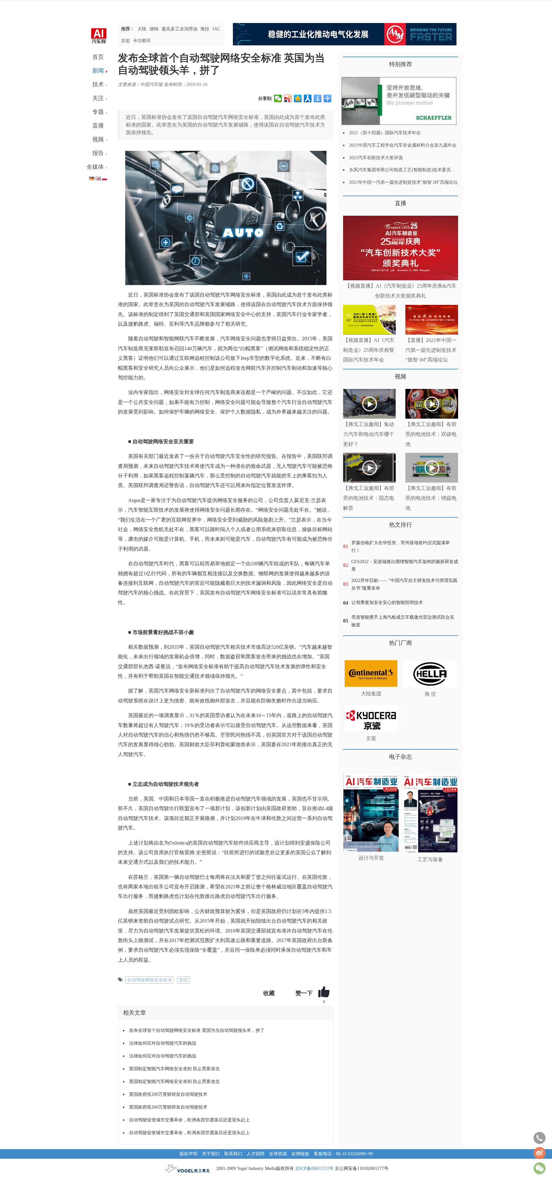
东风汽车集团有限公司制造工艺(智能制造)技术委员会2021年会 (411, 169)
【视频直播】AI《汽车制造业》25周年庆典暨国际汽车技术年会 (369, 350)
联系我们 (233, 1153)
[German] (91, 177)
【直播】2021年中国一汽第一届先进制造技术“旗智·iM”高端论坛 (430, 350)
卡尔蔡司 (142, 40)
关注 (98, 98)
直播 (98, 125)
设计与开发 (371, 858)
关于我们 (211, 1153)
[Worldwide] (98, 177)
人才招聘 (255, 1153)
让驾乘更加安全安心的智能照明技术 (387, 602)
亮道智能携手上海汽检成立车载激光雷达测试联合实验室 (402, 621)
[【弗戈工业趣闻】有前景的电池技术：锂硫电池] (431, 468)
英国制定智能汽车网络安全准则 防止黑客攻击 (174, 1068)
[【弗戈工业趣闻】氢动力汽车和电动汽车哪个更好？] (369, 404)
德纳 (154, 29)
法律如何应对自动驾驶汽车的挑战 (162, 1043)
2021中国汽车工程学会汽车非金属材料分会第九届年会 (402, 145)
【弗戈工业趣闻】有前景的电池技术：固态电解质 (368, 498)
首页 (98, 57)
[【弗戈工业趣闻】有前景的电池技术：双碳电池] (431, 404)
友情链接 (300, 1153)
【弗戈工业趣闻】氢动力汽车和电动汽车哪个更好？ (368, 434)
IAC (216, 29)
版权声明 (188, 1153)
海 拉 (430, 694)
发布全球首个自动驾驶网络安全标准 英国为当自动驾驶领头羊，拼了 (196, 1030)
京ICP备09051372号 (314, 1168)
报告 (98, 153)
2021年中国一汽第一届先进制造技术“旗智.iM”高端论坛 (403, 182)
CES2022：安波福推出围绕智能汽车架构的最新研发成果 (404, 565)
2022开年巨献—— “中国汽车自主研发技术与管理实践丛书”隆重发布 (404, 584)
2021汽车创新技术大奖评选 (376, 157)
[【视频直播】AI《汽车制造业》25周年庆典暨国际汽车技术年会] (369, 320)
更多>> (349, 200)
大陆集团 (371, 693)
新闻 (98, 70)
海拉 (204, 29)
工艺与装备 (430, 859)
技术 (98, 84)
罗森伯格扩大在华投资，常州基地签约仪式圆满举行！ (400, 546)
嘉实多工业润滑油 (179, 29)
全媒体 (95, 167)
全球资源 (278, 1153)
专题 (98, 112)
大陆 (141, 29)
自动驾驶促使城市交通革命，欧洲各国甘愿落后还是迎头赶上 (189, 1120)
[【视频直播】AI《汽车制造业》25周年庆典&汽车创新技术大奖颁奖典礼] (400, 248)
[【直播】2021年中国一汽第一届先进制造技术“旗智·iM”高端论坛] (431, 320)
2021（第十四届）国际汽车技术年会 (385, 132)
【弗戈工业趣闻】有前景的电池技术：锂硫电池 (430, 498)
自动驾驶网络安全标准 (149, 980)
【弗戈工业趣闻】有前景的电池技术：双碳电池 (430, 434)
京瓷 (125, 40)
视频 (98, 139)
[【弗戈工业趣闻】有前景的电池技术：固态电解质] (369, 468)
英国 (183, 980)
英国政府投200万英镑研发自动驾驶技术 (168, 1094)
